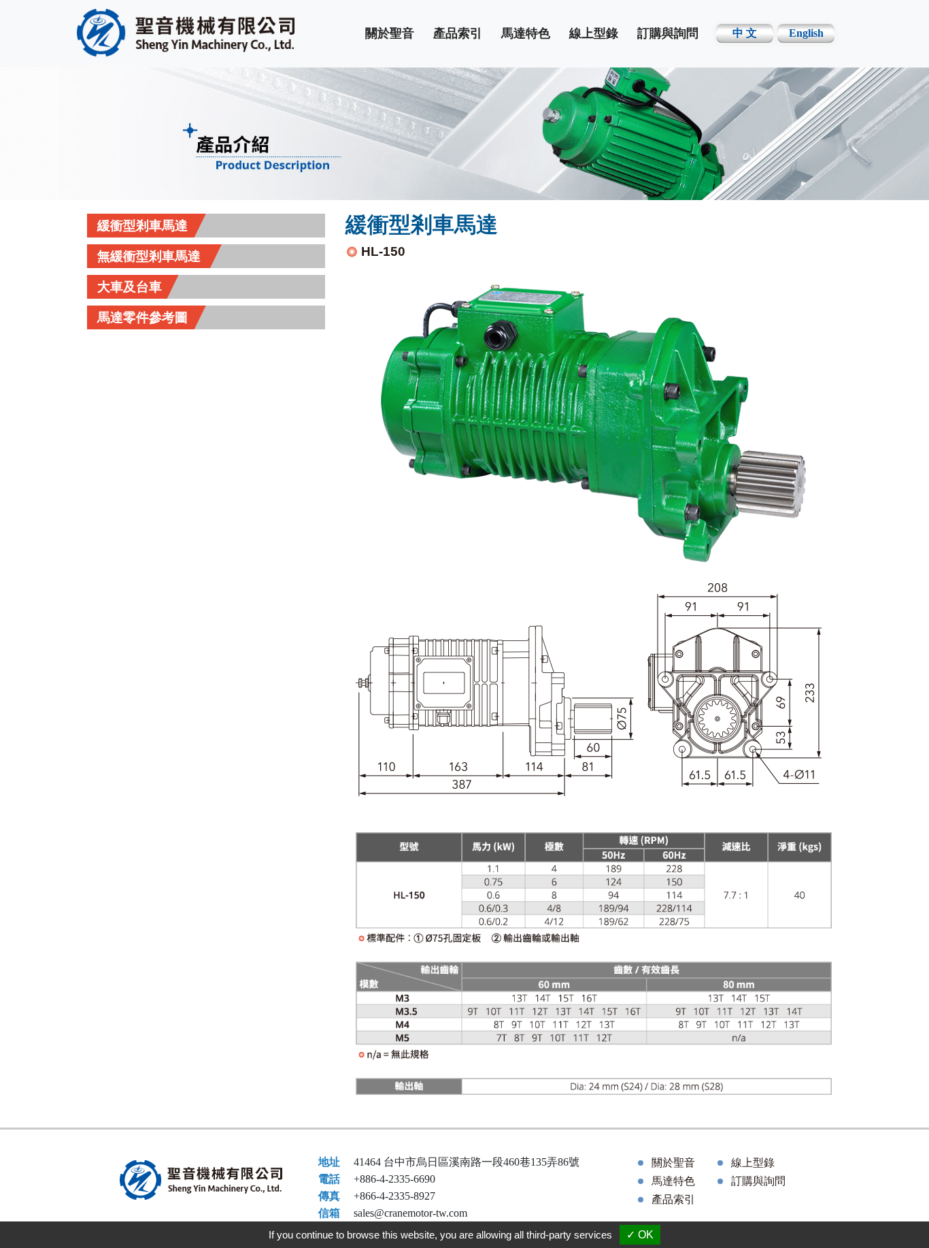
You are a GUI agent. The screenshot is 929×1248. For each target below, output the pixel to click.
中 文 (744, 33)
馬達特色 (525, 33)
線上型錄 (593, 33)
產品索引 (457, 33)
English (806, 33)
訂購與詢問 (667, 33)
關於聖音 (389, 33)
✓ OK (640, 1235)
